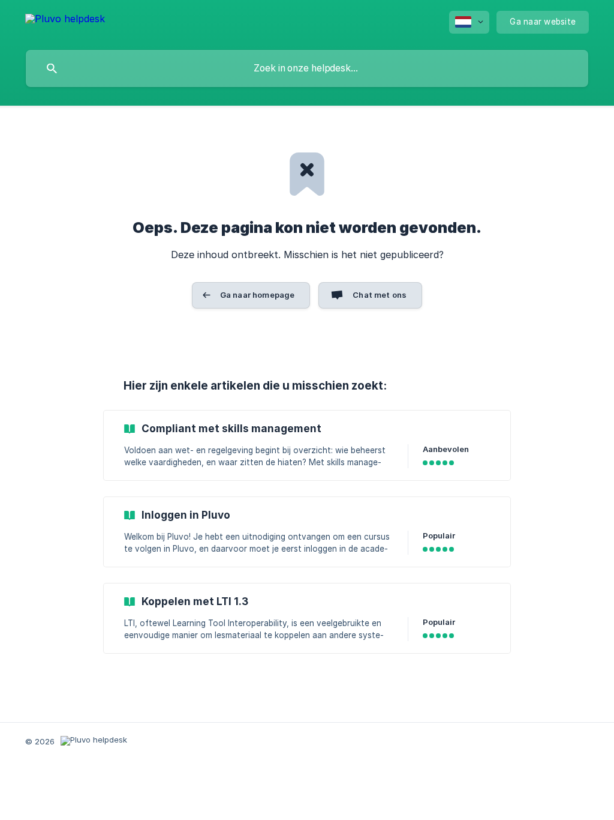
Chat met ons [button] (380, 295)
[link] (307, 445)
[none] (65, 21)
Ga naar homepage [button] (257, 295)
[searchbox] (307, 68)
